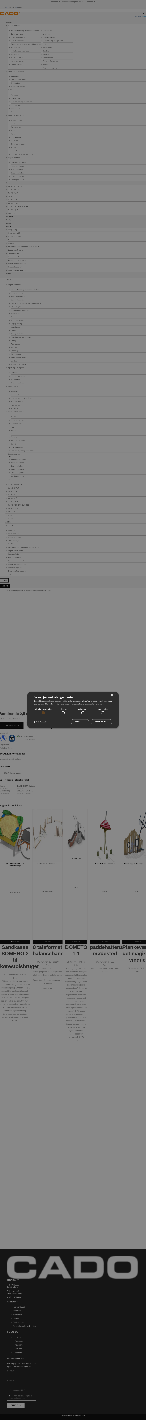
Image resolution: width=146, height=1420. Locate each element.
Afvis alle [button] (80, 722)
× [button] (115, 695)
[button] (40, 722)
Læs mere (100, 704)
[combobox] (112, 695)
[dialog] (73, 710)
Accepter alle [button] (101, 722)
